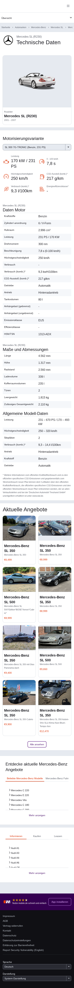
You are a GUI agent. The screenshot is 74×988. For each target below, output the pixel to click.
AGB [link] (5, 921)
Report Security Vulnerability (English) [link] (23, 950)
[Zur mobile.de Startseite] (31, 6)
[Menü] (68, 6)
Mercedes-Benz (38, 27)
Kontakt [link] (7, 930)
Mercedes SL (57, 27)
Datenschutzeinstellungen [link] (17, 940)
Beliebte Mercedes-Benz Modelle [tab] (25, 778)
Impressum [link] (9, 916)
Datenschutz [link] (9, 935)
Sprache (7, 962)
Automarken (20, 27)
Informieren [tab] (16, 836)
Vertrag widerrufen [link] (13, 925)
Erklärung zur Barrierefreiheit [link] (18, 945)
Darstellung (9, 973)
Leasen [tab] (58, 836)
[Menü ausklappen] (71, 18)
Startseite (5, 27)
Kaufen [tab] (37, 836)
